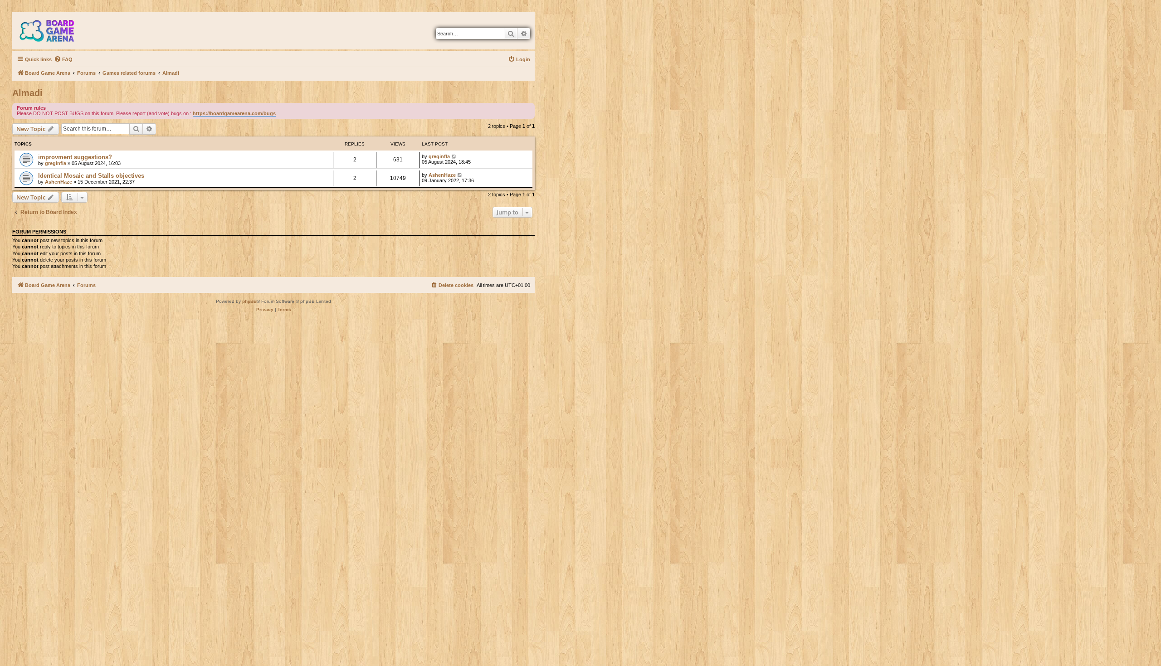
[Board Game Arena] (54, 31)
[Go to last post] (454, 156)
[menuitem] (63, 59)
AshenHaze (58, 182)
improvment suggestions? (75, 157)
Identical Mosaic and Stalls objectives (91, 175)
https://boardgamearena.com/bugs (234, 113)
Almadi (27, 93)
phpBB (249, 301)
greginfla (55, 163)
